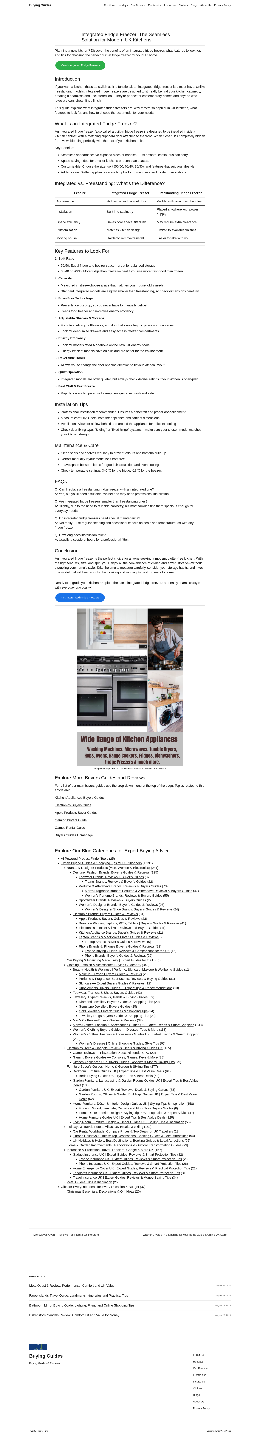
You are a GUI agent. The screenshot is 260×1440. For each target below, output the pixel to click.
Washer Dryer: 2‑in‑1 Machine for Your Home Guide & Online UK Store (185, 1234)
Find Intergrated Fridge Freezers (80, 597)
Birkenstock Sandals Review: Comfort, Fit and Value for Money (74, 1315)
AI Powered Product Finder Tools (84, 858)
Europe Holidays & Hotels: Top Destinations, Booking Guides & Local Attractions (130, 1136)
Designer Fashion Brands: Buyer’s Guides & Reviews (111, 872)
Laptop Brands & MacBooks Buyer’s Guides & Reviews (119, 937)
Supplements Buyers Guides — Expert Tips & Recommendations (125, 988)
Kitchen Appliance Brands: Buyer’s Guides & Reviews (117, 932)
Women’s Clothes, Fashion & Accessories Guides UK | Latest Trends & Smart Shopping (136, 1034)
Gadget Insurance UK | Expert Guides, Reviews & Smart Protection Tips (124, 1154)
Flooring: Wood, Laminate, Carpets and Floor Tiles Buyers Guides (126, 1108)
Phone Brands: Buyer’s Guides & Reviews (115, 955)
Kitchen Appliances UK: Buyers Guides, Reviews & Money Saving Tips (124, 1062)
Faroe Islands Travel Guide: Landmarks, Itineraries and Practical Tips (78, 1295)
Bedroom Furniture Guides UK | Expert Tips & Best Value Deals (118, 1071)
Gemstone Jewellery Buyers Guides (104, 1006)
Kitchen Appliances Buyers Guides (80, 797)
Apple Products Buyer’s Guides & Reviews (109, 919)
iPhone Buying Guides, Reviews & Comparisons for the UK (127, 951)
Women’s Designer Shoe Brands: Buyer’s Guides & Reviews (128, 909)
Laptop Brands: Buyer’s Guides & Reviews (115, 942)
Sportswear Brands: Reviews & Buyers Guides (112, 900)
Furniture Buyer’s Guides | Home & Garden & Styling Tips (108, 1066)
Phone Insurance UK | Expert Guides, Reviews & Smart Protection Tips (130, 1164)
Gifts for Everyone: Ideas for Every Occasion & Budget (100, 1187)
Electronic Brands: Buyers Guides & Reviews (105, 914)
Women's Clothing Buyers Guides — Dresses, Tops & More (115, 1029)
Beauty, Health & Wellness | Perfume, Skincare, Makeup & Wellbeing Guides (128, 969)
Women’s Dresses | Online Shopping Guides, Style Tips (119, 1043)
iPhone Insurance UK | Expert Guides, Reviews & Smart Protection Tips (130, 1159)
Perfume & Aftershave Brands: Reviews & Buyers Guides (120, 886)
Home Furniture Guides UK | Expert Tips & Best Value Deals (122, 1117)
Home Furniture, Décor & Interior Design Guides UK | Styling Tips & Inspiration (129, 1103)
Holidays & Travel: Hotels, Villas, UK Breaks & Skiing (105, 1127)
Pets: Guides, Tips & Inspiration (89, 1182)
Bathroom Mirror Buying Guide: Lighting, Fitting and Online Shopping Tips (82, 1305)
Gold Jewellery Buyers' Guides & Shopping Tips (113, 1011)
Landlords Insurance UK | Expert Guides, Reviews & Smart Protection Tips (126, 1173)
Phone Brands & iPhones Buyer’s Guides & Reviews (117, 946)
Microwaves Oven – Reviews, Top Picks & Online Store (66, 1234)
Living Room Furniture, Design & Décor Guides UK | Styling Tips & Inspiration (128, 1122)
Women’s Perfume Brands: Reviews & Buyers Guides (123, 895)
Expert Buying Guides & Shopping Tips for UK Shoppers (101, 863)
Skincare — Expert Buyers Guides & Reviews (112, 983)
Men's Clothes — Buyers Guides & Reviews (104, 1020)
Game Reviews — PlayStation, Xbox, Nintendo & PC (111, 1053)
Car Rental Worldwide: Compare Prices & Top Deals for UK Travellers (123, 1131)
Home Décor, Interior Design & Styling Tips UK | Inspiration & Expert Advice (133, 1113)
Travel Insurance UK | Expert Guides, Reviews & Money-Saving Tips (122, 1177)
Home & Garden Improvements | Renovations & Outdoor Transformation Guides (124, 1145)
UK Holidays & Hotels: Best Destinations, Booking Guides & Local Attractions (128, 1140)
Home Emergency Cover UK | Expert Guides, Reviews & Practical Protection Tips (131, 1168)
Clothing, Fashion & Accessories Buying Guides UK (104, 965)
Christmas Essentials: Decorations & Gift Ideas (100, 1191)
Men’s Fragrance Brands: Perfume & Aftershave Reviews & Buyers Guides (138, 891)
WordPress (225, 1431)
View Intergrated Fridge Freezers (80, 65)
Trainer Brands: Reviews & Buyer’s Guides (115, 881)
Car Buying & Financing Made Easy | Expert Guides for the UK (112, 960)
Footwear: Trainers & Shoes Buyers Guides (104, 993)
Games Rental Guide (70, 828)
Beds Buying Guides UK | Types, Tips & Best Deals (116, 1076)
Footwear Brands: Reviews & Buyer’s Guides (111, 877)
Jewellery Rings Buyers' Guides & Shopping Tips (114, 1016)
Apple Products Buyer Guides (76, 813)
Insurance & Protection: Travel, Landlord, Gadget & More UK (110, 1150)
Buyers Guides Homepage (74, 835)
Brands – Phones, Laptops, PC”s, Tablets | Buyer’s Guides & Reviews (129, 923)
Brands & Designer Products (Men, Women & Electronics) (108, 868)
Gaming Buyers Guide (71, 820)
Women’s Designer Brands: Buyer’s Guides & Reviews (118, 905)
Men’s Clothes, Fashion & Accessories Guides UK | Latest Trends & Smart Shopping (133, 1025)
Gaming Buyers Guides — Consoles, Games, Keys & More (115, 1057)
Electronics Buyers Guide (73, 805)
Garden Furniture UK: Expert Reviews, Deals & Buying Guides (124, 1090)
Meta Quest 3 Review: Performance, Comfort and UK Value (72, 1285)
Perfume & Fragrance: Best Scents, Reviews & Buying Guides (123, 979)
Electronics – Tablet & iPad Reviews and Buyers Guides (119, 928)
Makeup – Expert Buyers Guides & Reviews (110, 974)
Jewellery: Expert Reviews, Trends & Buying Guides (110, 997)
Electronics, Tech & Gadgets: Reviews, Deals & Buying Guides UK (115, 1048)
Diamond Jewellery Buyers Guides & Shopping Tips (116, 1002)
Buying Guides (40, 5)
